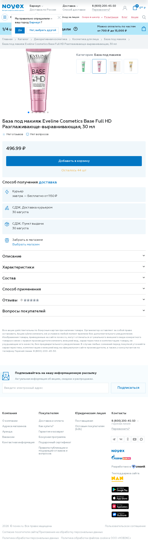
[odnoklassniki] (127, 439)
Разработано (122, 467)
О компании (10, 421)
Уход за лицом (70, 17)
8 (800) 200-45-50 (104, 6)
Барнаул (35, 6)
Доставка (69, 6)
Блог (125, 17)
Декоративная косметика (50, 39)
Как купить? (46, 426)
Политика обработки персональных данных (30, 538)
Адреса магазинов (14, 426)
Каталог (23, 39)
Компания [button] (9, 413)
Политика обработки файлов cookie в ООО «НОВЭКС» (96, 538)
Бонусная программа (52, 437)
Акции (134, 17)
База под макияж (115, 39)
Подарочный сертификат (55, 442)
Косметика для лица (85, 39)
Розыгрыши (111, 17)
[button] (28, 112)
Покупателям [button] (49, 413)
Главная (7, 39)
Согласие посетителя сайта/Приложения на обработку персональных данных (52, 532)
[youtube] (134, 439)
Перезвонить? (101, 10)
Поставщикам (84, 421)
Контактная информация (18, 442)
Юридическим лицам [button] (90, 413)
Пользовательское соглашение (125, 526)
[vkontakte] (120, 439)
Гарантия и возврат (51, 432)
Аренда (7, 432)
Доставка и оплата (51, 421)
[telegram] (114, 439)
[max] (141, 439)
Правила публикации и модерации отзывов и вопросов (53, 451)
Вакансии (8, 437)
